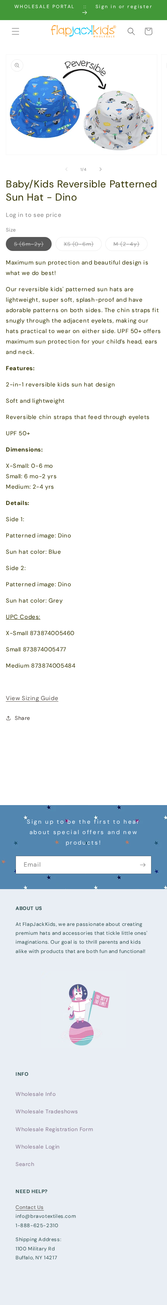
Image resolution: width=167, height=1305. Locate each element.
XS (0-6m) (83, 245)
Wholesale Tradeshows (47, 1111)
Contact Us (30, 1207)
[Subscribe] (142, 865)
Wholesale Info (36, 1093)
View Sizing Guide (32, 698)
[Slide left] (66, 169)
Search (25, 1164)
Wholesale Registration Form (54, 1129)
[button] (15, 31)
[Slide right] (100, 169)
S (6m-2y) (33, 245)
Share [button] (22, 717)
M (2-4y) (130, 245)
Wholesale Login (38, 1146)
